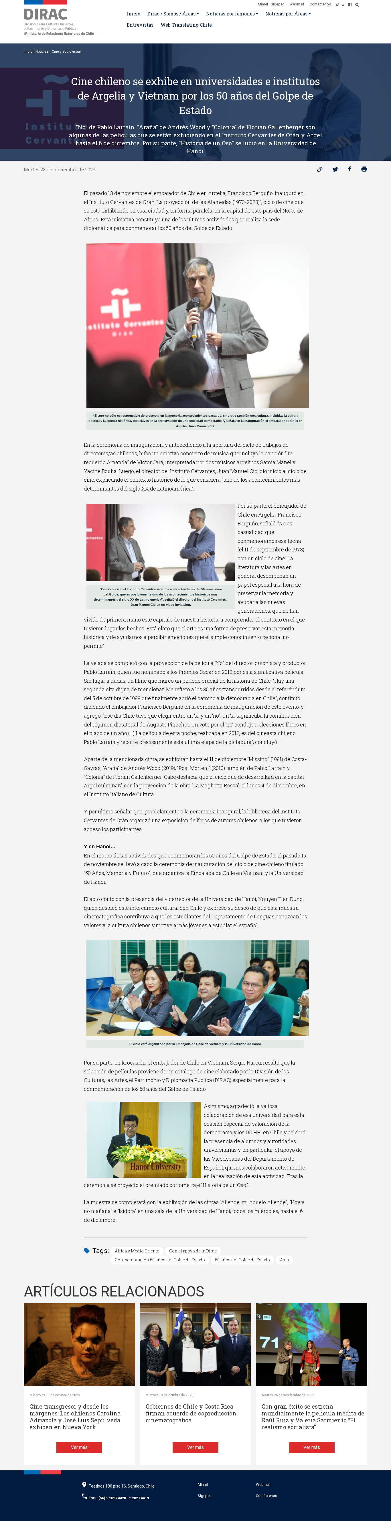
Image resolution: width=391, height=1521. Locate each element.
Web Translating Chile (186, 24)
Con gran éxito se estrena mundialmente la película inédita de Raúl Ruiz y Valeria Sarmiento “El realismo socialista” (313, 1417)
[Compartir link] (320, 170)
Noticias (42, 51)
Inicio (133, 13)
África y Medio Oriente (137, 1251)
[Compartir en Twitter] (335, 170)
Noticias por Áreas (286, 13)
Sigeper (277, 4)
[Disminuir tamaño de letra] (345, 3)
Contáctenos (320, 4)
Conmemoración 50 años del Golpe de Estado (160, 1259)
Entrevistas (140, 24)
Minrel (263, 4)
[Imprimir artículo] (364, 170)
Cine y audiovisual (66, 51)
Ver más (79, 1447)
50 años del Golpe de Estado (242, 1259)
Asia (284, 1259)
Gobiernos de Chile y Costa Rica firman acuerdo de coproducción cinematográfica (191, 1413)
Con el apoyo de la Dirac (193, 1251)
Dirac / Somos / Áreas (171, 13)
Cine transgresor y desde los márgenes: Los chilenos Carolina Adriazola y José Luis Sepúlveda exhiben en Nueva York (75, 1417)
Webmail (296, 4)
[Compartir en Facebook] (349, 170)
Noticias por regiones (230, 13)
